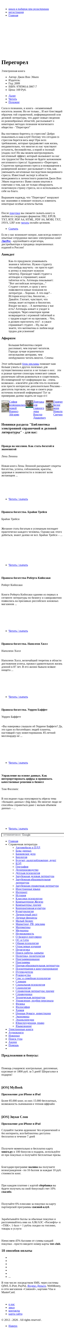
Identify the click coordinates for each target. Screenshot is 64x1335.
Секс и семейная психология (33, 978)
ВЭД (18, 863)
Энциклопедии (25, 1019)
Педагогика (23, 949)
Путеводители (24, 971)
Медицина (22, 930)
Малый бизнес (24, 920)
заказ (12, 1307)
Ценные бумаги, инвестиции (33, 1013)
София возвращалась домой (17, 405)
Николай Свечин (58, 413)
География (22, 866)
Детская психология (28, 873)
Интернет (21, 892)
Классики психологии (29, 898)
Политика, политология (30, 955)
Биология (21, 857)
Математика (23, 927)
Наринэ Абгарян (14, 413)
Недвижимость (25, 933)
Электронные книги (21, 1029)
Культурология (25, 911)
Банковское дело (26, 853)
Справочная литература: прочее (35, 991)
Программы (23, 962)
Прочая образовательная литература (37, 965)
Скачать (13, 228)
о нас (12, 1304)
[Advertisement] (22, 37)
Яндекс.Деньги (36, 1285)
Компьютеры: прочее (28, 904)
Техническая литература (30, 997)
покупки (15, 213)
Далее (12, 95)
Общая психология (27, 943)
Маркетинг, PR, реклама (30, 924)
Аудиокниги (16, 1032)
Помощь (14, 1045)
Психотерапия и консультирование (37, 968)
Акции (13, 1042)
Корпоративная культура (31, 908)
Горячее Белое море (58, 405)
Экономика (22, 1016)
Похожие (14, 102)
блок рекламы (30, 363)
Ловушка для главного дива (38, 406)
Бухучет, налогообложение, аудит (36, 860)
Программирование (28, 959)
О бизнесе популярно (29, 936)
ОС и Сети (22, 939)
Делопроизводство (27, 869)
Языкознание (24, 1026)
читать (25, 222)
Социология (23, 987)
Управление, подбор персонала (35, 1000)
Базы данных (23, 850)
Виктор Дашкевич (39, 416)
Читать (13, 98)
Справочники (24, 994)
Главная (13, 841)
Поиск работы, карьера (30, 952)
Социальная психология (30, 984)
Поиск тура (15, 1038)
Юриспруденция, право (30, 1022)
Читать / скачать (18, 499)
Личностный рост (26, 914)
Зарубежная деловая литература (35, 876)
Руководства (23, 975)
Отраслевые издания (28, 946)
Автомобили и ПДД (28, 847)
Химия (20, 1010)
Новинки (14, 1035)
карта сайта (15, 1313)
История (21, 895)
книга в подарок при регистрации (29, 8)
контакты (14, 1310)
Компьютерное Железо (29, 901)
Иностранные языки (28, 888)
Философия (23, 1006)
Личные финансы (26, 917)
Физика (20, 1003)
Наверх (13, 1325)
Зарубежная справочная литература (37, 885)
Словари (21, 981)
